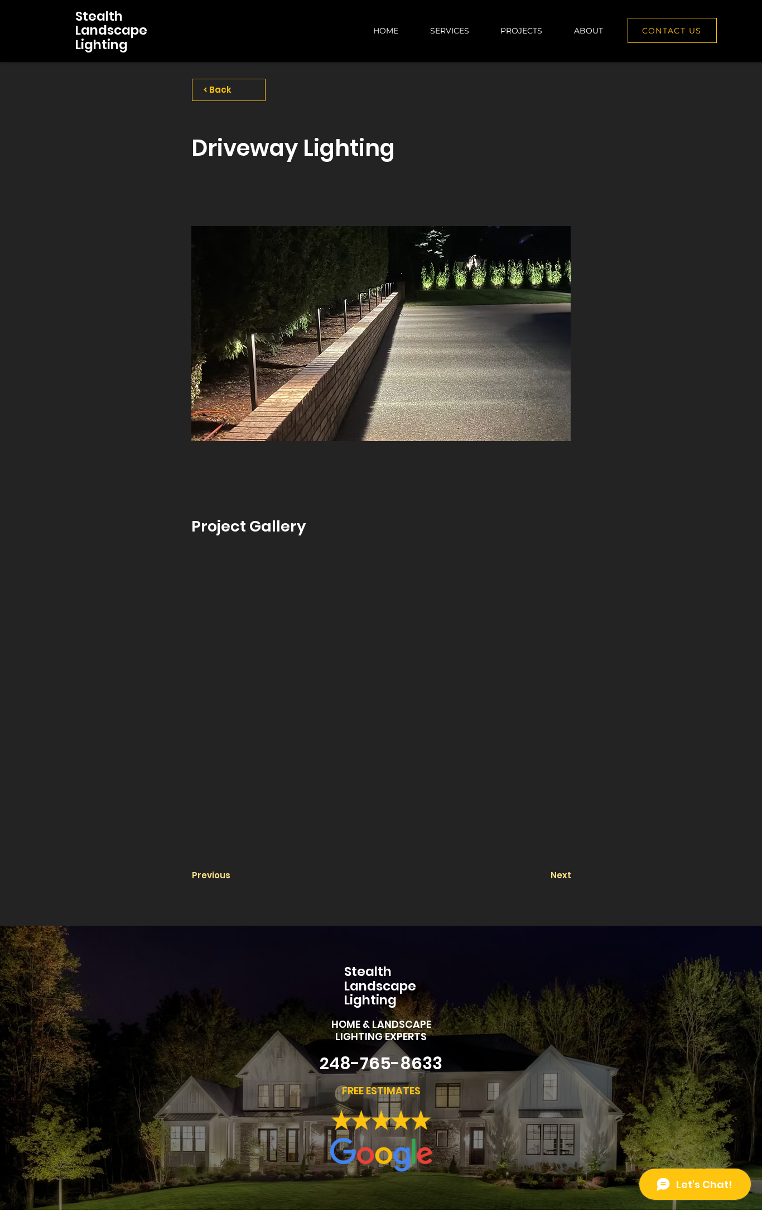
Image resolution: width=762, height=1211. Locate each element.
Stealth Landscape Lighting (111, 30)
